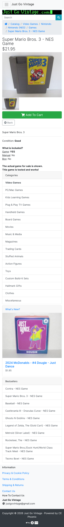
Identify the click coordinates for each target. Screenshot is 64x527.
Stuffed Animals (14, 256)
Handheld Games (15, 212)
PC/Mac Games (14, 189)
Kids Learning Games (17, 197)
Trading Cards (13, 248)
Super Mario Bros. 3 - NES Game (26, 31)
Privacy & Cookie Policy (15, 473)
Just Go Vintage (22, 4)
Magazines (11, 241)
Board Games (13, 219)
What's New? (12, 309)
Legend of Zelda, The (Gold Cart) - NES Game (31, 425)
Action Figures (13, 263)
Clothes (9, 293)
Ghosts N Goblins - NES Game (22, 418)
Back (10, 122)
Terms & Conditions (13, 479)
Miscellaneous (13, 300)
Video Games (30, 23)
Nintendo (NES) (16, 27)
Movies (9, 226)
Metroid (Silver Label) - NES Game (24, 432)
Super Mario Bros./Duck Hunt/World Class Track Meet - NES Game (29, 449)
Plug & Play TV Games (17, 204)
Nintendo (46, 23)
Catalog (15, 23)
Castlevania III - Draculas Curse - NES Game (30, 410)
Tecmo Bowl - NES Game (19, 458)
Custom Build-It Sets (17, 278)
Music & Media (13, 234)
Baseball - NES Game (17, 403)
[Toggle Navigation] (6, 5)
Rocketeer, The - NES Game (21, 440)
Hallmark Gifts (13, 285)
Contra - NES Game (16, 388)
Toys (8, 271)
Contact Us (8, 491)
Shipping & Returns (13, 485)
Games (32, 27)
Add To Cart (34, 115)
